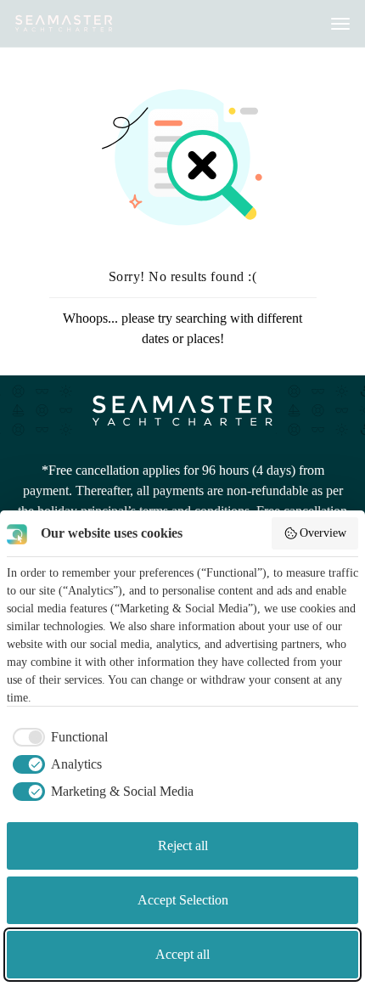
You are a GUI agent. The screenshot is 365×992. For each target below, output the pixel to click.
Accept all (182, 954)
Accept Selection (183, 900)
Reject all (183, 845)
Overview (323, 533)
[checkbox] (57, 737)
